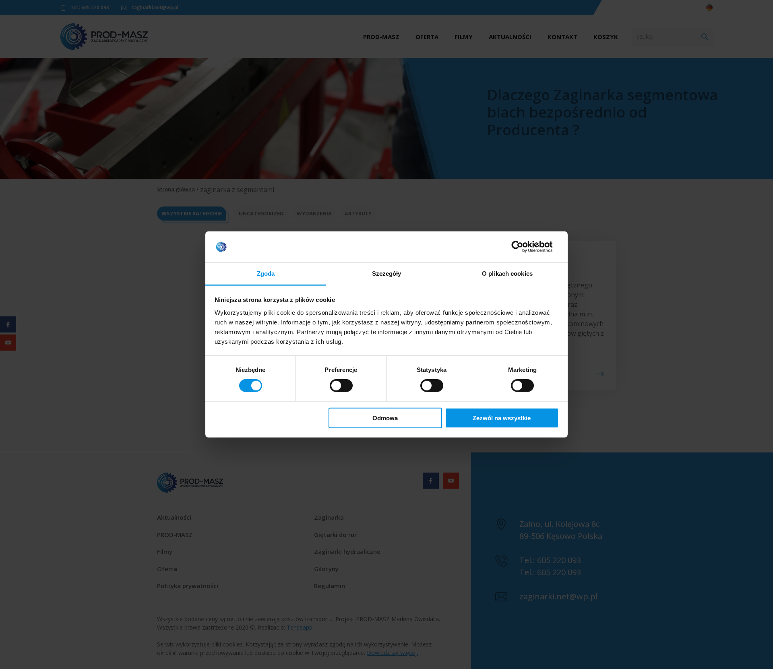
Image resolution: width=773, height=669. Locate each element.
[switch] (341, 385)
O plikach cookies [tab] (507, 273)
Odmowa (385, 417)
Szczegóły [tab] (386, 273)
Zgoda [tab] (266, 273)
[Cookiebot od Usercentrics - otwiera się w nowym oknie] (523, 247)
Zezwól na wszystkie (502, 417)
